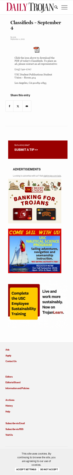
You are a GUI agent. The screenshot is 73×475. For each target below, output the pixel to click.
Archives (9, 400)
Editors (9, 376)
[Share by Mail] (27, 106)
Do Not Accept (49, 469)
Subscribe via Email (15, 423)
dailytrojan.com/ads (52, 176)
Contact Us (10, 361)
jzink (14, 37)
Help (7, 411)
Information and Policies (17, 388)
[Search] (54, 7)
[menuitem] (54, 7)
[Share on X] (17, 106)
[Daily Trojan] (30, 7)
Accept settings (26, 469)
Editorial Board (12, 382)
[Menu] (63, 7)
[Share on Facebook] (9, 106)
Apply (8, 355)
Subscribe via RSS (14, 429)
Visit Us (9, 435)
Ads (7, 349)
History (9, 405)
